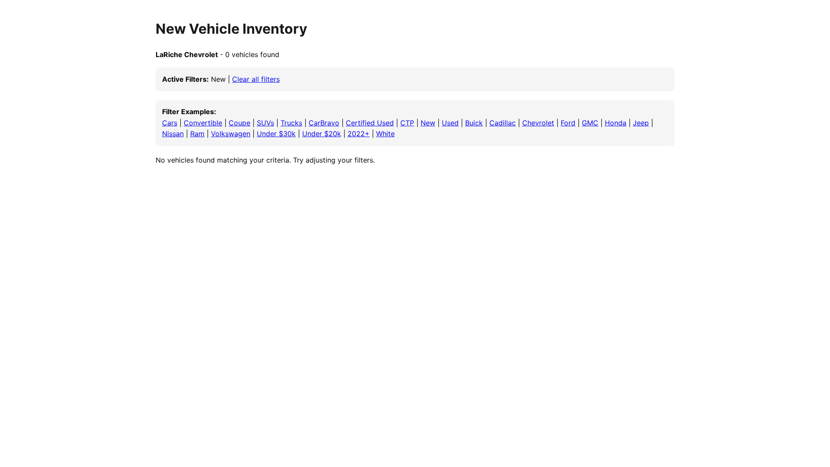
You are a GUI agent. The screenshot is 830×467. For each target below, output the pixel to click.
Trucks (291, 122)
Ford (568, 122)
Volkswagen (230, 133)
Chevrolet (538, 122)
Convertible (203, 122)
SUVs (265, 122)
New (428, 122)
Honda (615, 122)
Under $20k (321, 133)
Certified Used (370, 122)
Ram (197, 133)
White (385, 133)
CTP (407, 122)
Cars (169, 122)
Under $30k (276, 133)
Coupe (239, 122)
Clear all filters (256, 79)
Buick (474, 122)
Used (450, 122)
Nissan (173, 133)
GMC (590, 122)
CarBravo (324, 122)
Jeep (641, 122)
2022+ (359, 133)
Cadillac (502, 122)
